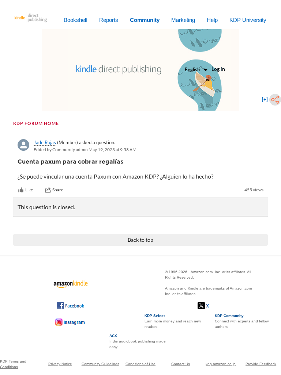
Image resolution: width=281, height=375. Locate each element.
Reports (108, 20)
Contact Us (180, 364)
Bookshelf (75, 20)
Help (212, 20)
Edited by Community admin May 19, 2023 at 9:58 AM (85, 149)
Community (145, 20)
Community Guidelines (100, 364)
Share (57, 189)
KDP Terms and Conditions (13, 364)
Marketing (183, 20)
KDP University (247, 20)
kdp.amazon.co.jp (221, 364)
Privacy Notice (60, 364)
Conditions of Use (140, 364)
